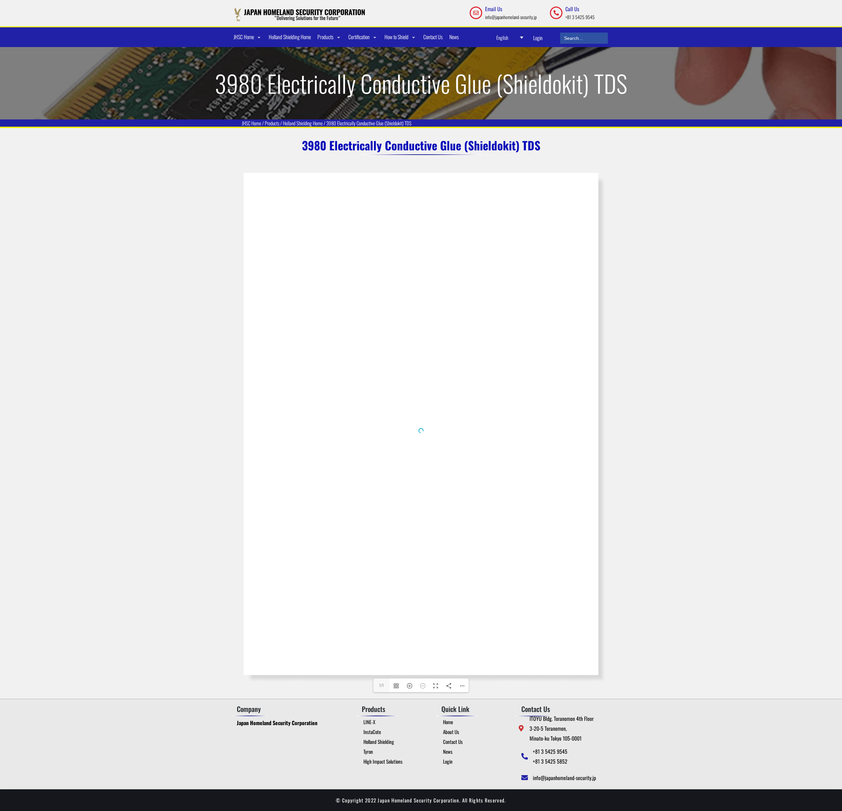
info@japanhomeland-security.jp (511, 16)
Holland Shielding (298, 123)
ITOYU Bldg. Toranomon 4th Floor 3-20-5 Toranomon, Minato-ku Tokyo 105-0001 (562, 728)
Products (272, 123)
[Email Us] (476, 13)
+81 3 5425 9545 (580, 16)
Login (538, 38)
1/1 (381, 685)
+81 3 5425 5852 (550, 761)
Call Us (572, 9)
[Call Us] (556, 13)
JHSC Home (251, 123)
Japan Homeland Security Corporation (277, 723)
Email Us (493, 9)
